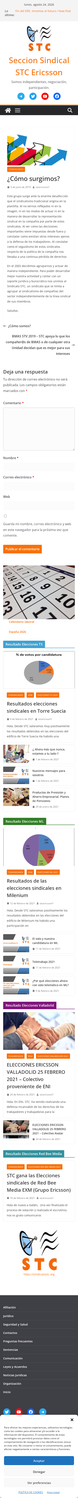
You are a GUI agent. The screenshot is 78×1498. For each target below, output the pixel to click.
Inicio (7, 1392)
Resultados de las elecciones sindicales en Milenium (34, 887)
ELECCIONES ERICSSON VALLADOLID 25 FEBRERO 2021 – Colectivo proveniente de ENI (36, 1075)
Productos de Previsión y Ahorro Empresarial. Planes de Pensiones (50, 797)
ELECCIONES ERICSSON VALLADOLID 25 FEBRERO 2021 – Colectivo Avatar (49, 1129)
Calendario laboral (21, 622)
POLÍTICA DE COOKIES (30, 1492)
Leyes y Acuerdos (15, 1367)
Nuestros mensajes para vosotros (48, 773)
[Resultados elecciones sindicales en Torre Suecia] (39, 670)
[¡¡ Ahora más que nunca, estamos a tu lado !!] (16, 754)
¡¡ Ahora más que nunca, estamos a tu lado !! (48, 751)
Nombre (11, 458)
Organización (12, 1383)
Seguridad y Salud (15, 1324)
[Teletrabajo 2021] (16, 965)
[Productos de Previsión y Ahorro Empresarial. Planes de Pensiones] (16, 799)
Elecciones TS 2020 (48, 695)
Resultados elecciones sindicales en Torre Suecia (36, 707)
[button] (72, 1420)
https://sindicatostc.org (39, 1274)
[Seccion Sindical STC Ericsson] (8, 110)
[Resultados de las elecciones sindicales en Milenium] (39, 847)
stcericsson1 (43, 187)
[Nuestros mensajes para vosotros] (16, 776)
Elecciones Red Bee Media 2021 (44, 1166)
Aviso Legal (53, 1492)
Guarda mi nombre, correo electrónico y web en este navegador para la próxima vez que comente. (37, 530)
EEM (30, 695)
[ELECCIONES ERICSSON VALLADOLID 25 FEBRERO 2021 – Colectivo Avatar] (16, 1132)
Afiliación (9, 1307)
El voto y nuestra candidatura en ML (45, 941)
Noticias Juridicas (15, 1375)
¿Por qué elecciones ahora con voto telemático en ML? (50, 983)
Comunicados (16, 169)
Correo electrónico (18, 477)
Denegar (39, 1472)
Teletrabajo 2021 (43, 962)
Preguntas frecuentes (18, 1341)
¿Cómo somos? (19, 326)
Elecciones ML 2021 (48, 872)
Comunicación (13, 1358)
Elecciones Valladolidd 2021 (53, 1056)
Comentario (13, 403)
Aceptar (39, 1461)
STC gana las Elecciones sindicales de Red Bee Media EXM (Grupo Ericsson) (39, 1182)
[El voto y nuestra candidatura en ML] (16, 943)
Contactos (10, 1333)
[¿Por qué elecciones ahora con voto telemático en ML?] (16, 986)
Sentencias (10, 1350)
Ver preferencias (39, 1483)
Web (6, 496)
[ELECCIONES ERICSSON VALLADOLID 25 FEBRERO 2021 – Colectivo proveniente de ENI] (39, 1031)
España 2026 (17, 632)
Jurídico (8, 1316)
